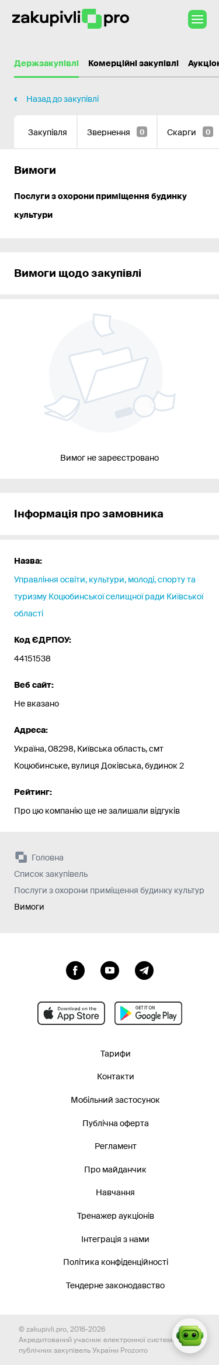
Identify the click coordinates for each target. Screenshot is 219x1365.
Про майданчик (115, 1169)
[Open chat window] (189, 1335)
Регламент (116, 1146)
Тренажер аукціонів (115, 1215)
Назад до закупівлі (62, 99)
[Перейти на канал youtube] (109, 969)
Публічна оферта (115, 1123)
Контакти (115, 1076)
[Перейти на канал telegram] (144, 969)
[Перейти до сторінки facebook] (75, 969)
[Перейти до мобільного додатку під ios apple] (71, 1013)
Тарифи (115, 1053)
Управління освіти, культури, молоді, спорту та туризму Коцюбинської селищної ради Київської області (108, 596)
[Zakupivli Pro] (70, 19)
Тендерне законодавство (115, 1285)
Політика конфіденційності (115, 1262)
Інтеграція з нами (115, 1239)
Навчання (115, 1192)
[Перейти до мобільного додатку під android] (148, 1013)
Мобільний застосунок (115, 1100)
